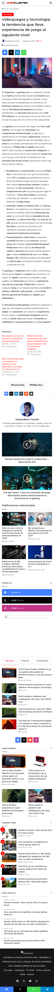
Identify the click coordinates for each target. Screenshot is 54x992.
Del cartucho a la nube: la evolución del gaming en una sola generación (13, 338)
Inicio (6, 9)
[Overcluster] (17, 3)
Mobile (22, 974)
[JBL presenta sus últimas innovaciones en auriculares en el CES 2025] (40, 519)
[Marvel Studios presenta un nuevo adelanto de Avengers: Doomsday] (9, 688)
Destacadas (18, 385)
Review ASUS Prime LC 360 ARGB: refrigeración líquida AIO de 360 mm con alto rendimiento (34, 856)
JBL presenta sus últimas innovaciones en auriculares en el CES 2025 (40, 532)
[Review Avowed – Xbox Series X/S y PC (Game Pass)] (9, 834)
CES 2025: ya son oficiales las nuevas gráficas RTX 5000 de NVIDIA (32, 869)
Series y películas (43, 970)
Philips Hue (36, 385)
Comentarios (42, 660)
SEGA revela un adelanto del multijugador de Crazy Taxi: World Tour (34, 699)
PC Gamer (30, 970)
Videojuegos (19, 970)
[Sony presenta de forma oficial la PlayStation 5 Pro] (40, 552)
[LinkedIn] (16, 394)
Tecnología (14, 9)
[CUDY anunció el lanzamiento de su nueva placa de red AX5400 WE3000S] (40, 761)
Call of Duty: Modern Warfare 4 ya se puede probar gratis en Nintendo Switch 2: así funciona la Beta (13, 776)
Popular (25, 660)
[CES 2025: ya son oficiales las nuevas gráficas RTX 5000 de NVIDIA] (9, 870)
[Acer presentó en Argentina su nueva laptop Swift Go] (9, 845)
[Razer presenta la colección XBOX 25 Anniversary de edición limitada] (9, 713)
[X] (11, 394)
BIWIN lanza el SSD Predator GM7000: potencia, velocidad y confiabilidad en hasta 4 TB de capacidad (14, 566)
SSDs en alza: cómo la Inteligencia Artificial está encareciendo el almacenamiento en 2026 (12, 533)
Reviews (30, 974)
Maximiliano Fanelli (12, 41)
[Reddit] (26, 394)
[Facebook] (6, 394)
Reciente (10, 660)
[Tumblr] (21, 394)
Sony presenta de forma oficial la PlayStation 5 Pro (40, 564)
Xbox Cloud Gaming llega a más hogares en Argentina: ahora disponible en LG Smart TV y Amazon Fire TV (13, 364)
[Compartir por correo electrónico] (31, 394)
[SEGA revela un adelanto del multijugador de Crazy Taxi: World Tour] (9, 700)
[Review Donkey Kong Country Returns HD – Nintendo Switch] (9, 883)
